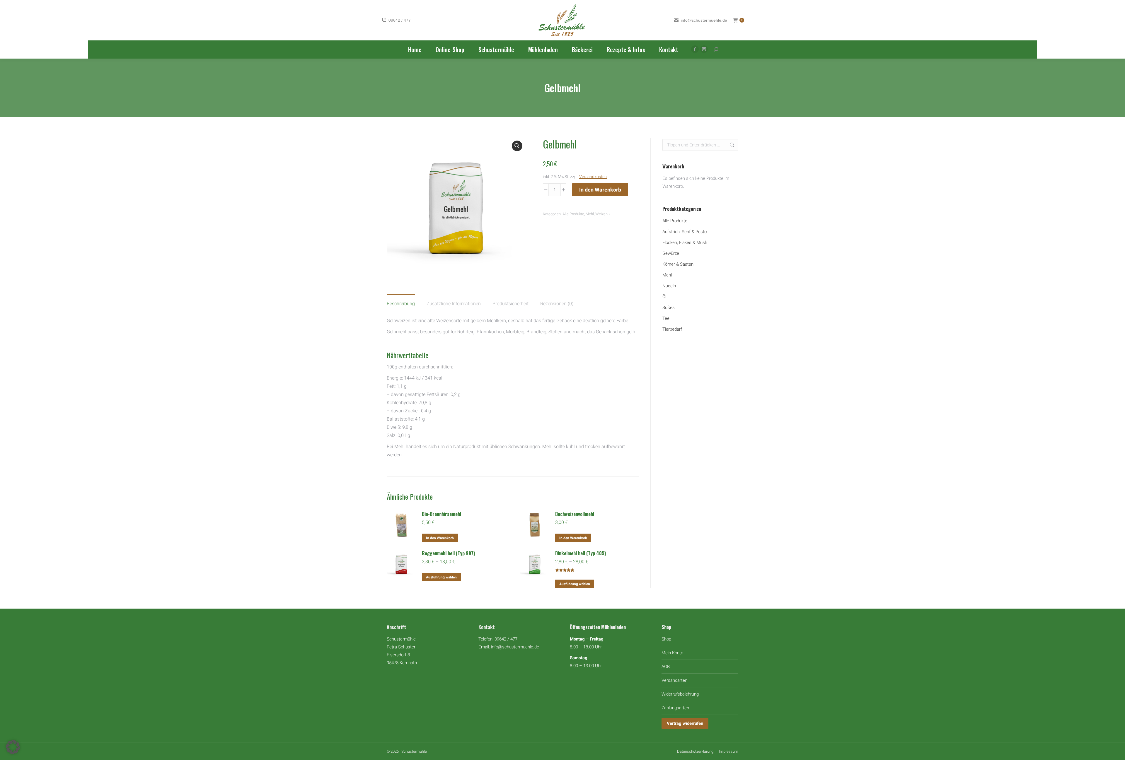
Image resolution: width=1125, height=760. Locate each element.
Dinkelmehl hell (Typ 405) (580, 553)
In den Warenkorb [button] (440, 538)
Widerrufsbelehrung (680, 694)
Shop (666, 639)
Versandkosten (593, 176)
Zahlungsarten (675, 708)
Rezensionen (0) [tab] (556, 303)
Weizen (601, 214)
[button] (517, 146)
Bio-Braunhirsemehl (441, 514)
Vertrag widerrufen (685, 723)
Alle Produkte (573, 214)
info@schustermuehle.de (515, 647)
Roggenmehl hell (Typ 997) (448, 553)
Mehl (590, 214)
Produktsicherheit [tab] (510, 303)
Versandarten (674, 680)
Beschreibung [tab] (401, 303)
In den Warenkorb (600, 190)
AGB (666, 666)
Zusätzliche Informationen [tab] (454, 303)
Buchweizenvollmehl (574, 514)
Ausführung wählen (441, 577)
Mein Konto (672, 652)
